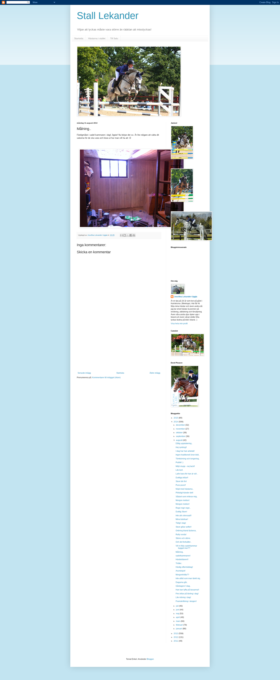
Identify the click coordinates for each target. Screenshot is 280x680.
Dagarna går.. (182, 582)
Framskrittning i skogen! (186, 601)
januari (179, 629)
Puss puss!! (181, 485)
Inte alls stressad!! (183, 515)
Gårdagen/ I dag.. (183, 586)
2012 (176, 637)
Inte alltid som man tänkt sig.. (188, 578)
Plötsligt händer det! (184, 493)
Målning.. (180, 552)
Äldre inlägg (155, 373)
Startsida (78, 38)
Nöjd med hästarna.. (184, 489)
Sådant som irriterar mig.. (187, 496)
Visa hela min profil (179, 323)
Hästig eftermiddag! (184, 567)
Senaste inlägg (84, 373)
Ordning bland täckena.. (186, 530)
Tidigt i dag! (181, 523)
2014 (176, 422)
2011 (176, 641)
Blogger (150, 659)
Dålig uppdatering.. (184, 443)
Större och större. (183, 538)
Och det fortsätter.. (183, 542)
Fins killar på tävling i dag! (187, 594)
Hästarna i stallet (96, 38)
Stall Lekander (108, 15)
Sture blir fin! (181, 481)
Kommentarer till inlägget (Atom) (106, 377)
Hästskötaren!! (182, 559)
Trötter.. (179, 563)
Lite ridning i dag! (183, 597)
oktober (179, 432)
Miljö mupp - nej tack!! (185, 466)
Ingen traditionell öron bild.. (188, 455)
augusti (179, 440)
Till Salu (114, 38)
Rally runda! (181, 534)
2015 (176, 418)
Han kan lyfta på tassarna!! (187, 590)
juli (177, 606)
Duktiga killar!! (182, 478)
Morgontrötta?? (182, 575)
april (178, 617)
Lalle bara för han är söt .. (187, 474)
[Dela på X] (127, 235)
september (181, 436)
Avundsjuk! (180, 571)
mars (178, 621)
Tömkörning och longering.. (188, 459)
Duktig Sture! (181, 512)
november (180, 429)
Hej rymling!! (181, 447)
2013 (176, 633)
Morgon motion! (182, 500)
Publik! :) (179, 462)
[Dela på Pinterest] (133, 235)
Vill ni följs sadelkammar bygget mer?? (186, 547)
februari (179, 625)
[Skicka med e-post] (121, 235)
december (180, 425)
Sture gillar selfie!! (183, 527)
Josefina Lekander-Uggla (185, 297)
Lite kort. (179, 470)
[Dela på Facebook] (130, 235)
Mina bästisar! (182, 519)
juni (178, 610)
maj (178, 613)
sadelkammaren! (183, 556)
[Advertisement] (119, 347)
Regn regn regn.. (183, 508)
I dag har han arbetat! (185, 451)
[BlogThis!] (124, 235)
